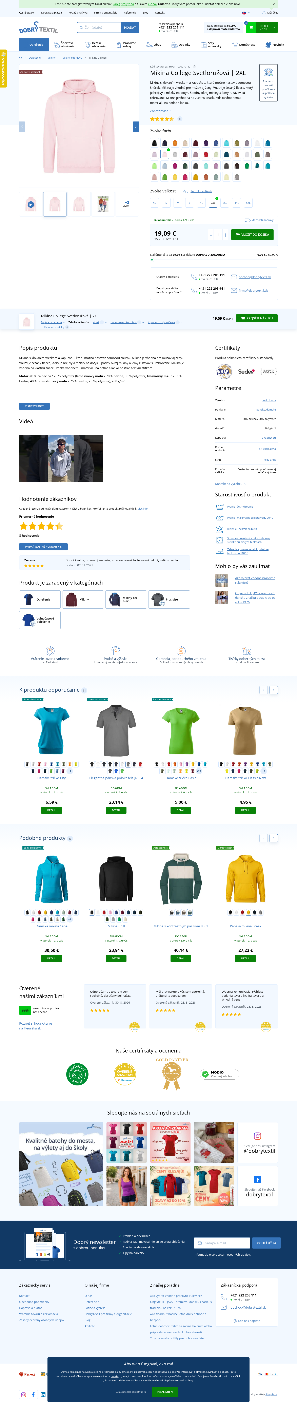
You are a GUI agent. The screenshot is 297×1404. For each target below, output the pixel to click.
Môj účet (272, 12)
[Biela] (33, 764)
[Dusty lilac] (247, 143)
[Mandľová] (125, 919)
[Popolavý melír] (247, 154)
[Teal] (257, 165)
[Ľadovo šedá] (57, 919)
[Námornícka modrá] (45, 771)
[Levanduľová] (216, 165)
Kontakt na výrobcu (228, 484)
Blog (145, 12)
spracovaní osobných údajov (231, 1254)
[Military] (251, 771)
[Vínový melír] (185, 154)
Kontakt (160, 12)
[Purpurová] (39, 771)
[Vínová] (195, 143)
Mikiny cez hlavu (72, 57)
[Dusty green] (216, 177)
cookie (114, 1376)
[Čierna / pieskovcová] (172, 912)
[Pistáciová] (216, 154)
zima (273, 449)
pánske (260, 409)
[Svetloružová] (164, 154)
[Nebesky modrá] (164, 165)
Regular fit (269, 459)
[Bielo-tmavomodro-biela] (122, 764)
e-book (152, 4)
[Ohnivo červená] (206, 154)
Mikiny (51, 57)
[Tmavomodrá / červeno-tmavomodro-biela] (134, 764)
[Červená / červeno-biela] (140, 764)
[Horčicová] (195, 177)
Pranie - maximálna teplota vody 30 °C (250, 517)
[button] (136, 126)
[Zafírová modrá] (267, 143)
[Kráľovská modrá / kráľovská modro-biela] (116, 771)
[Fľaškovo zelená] (185, 165)
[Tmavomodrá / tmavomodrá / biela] (116, 764)
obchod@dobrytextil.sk (255, 277)
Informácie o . (222, 1254)
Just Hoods (269, 400)
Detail (51, 810)
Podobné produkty (56, 327)
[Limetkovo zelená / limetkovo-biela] (122, 771)
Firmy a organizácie (105, 12)
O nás (89, 1296)
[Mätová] (206, 165)
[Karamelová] (237, 154)
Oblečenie (35, 57)
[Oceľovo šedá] (195, 165)
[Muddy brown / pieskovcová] (184, 912)
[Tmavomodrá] (164, 143)
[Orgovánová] (154, 154)
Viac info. (143, 508)
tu (145, 1391)
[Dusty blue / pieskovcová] (178, 912)
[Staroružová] (154, 177)
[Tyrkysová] (226, 143)
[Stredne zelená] (247, 165)
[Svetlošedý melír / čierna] (128, 764)
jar (259, 449)
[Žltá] (193, 764)
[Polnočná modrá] (33, 771)
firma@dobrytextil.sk (253, 290)
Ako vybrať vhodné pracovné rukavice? (176, 1296)
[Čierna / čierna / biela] (110, 764)
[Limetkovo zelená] (164, 177)
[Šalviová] (174, 771)
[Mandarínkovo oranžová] (70, 764)
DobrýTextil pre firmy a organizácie (108, 1314)
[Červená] (39, 764)
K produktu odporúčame (163, 322)
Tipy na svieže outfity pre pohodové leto (177, 1338)
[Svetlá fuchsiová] (185, 177)
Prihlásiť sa (266, 1243)
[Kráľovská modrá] (216, 143)
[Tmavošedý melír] (226, 165)
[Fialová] (206, 143)
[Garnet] (192, 771)
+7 (69, 771)
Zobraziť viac (159, 111)
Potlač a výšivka (77, 12)
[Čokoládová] (237, 165)
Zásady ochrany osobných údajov (41, 1320)
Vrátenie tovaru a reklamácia (38, 1314)
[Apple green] (154, 165)
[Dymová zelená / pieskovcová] (190, 912)
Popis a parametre (51, 322)
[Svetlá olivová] (257, 154)
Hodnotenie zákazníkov (125, 322)
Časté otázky (27, 12)
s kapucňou (269, 437)
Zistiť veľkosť (34, 406)
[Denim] (45, 919)
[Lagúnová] (267, 165)
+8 (263, 771)
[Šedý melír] (175, 154)
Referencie (130, 12)
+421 (172, 27)
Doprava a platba (51, 12)
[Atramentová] (226, 154)
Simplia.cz (271, 1394)
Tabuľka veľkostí (201, 191)
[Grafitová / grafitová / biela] (110, 771)
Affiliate (90, 1326)
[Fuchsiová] (175, 165)
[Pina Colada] (226, 177)
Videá (97, 322)
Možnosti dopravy (263, 220)
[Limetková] (257, 771)
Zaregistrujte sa (123, 4)
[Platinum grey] (237, 177)
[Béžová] (185, 143)
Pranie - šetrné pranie (240, 506)
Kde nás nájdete (249, 1321)
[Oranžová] (175, 143)
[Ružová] (45, 764)
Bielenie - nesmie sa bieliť (242, 529)
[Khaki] (237, 143)
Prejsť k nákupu (259, 318)
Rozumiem (165, 1392)
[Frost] (168, 771)
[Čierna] (154, 143)
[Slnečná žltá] (175, 177)
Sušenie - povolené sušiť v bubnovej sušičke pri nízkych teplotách (248, 540)
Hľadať (130, 27)
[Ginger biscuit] (206, 177)
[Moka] (267, 154)
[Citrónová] (76, 764)
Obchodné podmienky (34, 1302)
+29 (199, 771)
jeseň (266, 449)
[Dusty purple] (195, 154)
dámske (271, 409)
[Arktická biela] (257, 143)
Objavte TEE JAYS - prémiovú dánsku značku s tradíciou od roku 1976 (255, 597)
